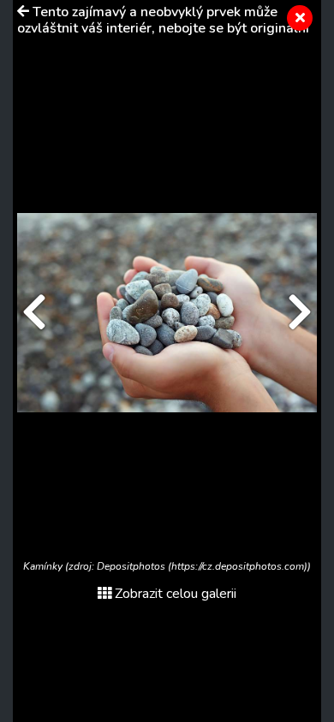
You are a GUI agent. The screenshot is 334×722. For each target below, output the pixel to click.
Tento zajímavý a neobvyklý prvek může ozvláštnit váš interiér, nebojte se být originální (163, 20)
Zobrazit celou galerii (175, 593)
